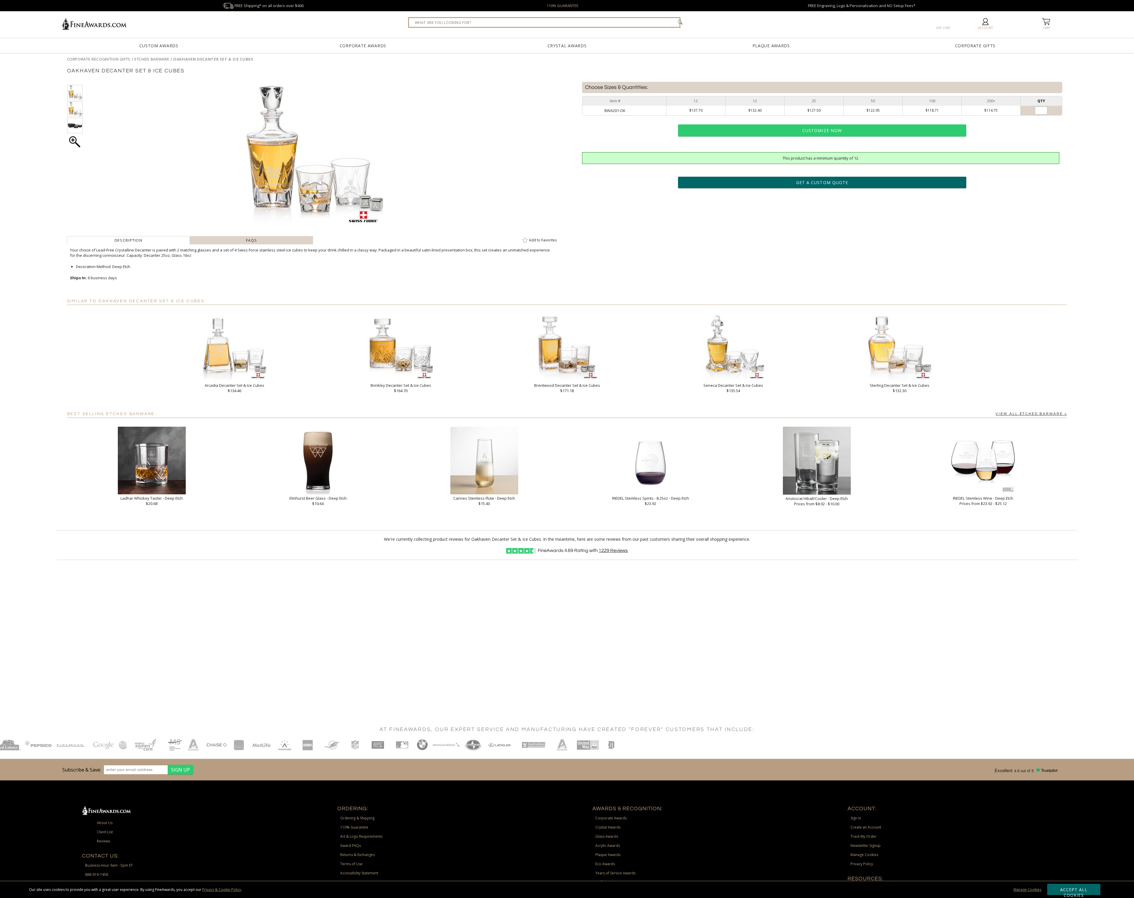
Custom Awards (158, 45)
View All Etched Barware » (1031, 414)
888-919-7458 (96, 874)
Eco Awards (605, 863)
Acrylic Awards (607, 845)
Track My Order (863, 836)
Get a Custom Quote (822, 182)
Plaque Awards (771, 45)
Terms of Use (351, 863)
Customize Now (822, 130)
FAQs (251, 240)
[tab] (128, 240)
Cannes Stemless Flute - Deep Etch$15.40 (484, 501)
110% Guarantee (354, 827)
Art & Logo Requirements (361, 836)
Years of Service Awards (615, 873)
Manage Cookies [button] (864, 854)
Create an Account (865, 827)
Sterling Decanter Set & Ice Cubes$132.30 (899, 388)
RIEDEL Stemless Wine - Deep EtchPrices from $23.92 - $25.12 (983, 501)
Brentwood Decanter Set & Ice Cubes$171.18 (567, 388)
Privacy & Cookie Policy (221, 889)
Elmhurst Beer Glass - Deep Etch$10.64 (318, 501)
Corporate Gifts (975, 45)
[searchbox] (544, 22)
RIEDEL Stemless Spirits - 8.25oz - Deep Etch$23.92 (650, 501)
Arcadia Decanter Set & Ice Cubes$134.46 (234, 388)
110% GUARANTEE (563, 5)
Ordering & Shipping (357, 818)
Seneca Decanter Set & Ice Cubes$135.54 (733, 388)
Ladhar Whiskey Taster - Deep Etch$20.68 (151, 501)
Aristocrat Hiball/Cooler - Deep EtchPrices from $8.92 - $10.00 (817, 501)
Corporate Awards (363, 45)
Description (128, 240)
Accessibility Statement (359, 873)
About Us (105, 822)
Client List (105, 831)
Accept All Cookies (1074, 891)
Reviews (613, 550)
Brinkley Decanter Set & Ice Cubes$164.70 (401, 388)
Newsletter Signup (865, 845)
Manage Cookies (1027, 889)
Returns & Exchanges (357, 854)
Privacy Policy (861, 863)
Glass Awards (606, 836)
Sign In (855, 818)
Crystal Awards (567, 45)
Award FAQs (350, 845)
